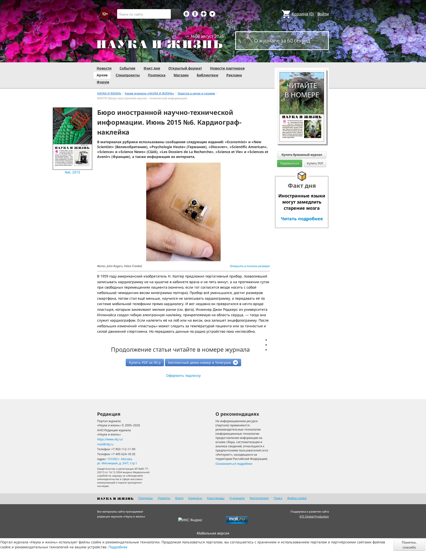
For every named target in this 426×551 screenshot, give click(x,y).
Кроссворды (216, 498)
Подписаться (289, 163)
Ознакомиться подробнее (233, 464)
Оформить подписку (183, 375)
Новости (104, 68)
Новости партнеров (227, 68)
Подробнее (117, 547)
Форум (103, 82)
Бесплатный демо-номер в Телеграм (200, 362)
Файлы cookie (297, 498)
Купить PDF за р (145, 362)
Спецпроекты (128, 75)
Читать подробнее (302, 218)
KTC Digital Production (314, 516)
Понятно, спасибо (409, 545)
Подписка (156, 75)
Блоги (179, 498)
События (127, 68)
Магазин (181, 75)
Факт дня (151, 68)
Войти (323, 14)
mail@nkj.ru (105, 444)
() (303, 14)
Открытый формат (185, 68)
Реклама (234, 75)
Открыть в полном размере (250, 266)
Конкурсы (195, 498)
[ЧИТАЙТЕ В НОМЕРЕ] (301, 58)
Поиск (278, 498)
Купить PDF (315, 163)
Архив (102, 75)
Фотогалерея (259, 498)
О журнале (237, 498)
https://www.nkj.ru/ (110, 439)
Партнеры (145, 498)
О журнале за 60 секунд (282, 40)
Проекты (164, 498)
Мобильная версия (213, 533)
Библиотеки (207, 75)
